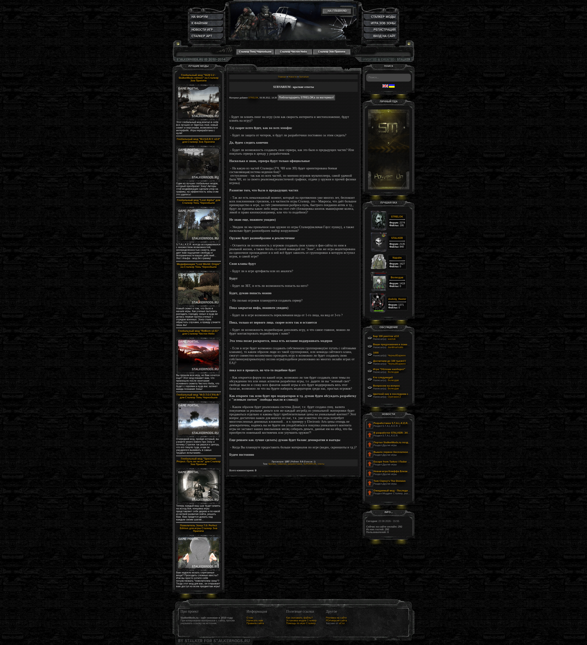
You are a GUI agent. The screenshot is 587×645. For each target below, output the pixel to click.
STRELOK (253, 98)
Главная (282, 77)
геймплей (281, 464)
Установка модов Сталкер (301, 620)
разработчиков (295, 464)
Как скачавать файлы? (299, 617)
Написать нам (254, 620)
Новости (292, 77)
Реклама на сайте (336, 617)
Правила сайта (255, 623)
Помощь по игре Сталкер (301, 623)
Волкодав (393, 372)
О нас (249, 617)
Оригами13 (394, 396)
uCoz (342, 623)
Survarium (304, 77)
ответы (321, 464)
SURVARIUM (309, 464)
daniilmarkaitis (395, 347)
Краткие (272, 464)
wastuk (392, 339)
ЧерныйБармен (397, 355)
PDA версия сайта (336, 620)
